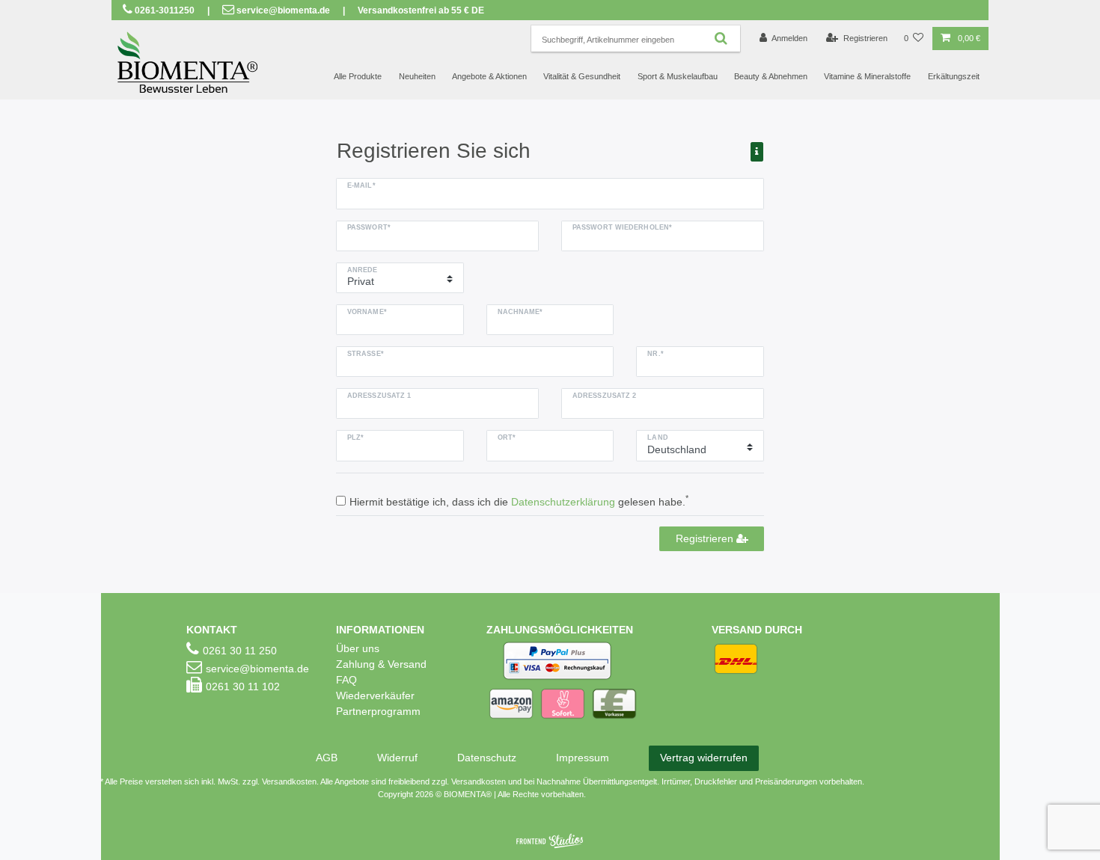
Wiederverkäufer (375, 695)
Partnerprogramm (378, 711)
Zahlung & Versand (381, 664)
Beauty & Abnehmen (770, 76)
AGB (326, 758)
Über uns (357, 648)
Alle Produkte (358, 76)
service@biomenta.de (283, 10)
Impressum (582, 758)
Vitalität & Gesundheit (581, 76)
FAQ (346, 680)
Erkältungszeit (954, 76)
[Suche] (721, 38)
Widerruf (397, 758)
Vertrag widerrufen (704, 758)
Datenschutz (486, 758)
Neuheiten (417, 76)
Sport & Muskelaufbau (678, 76)
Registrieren (706, 538)
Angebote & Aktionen (489, 76)
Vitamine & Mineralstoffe (867, 76)
